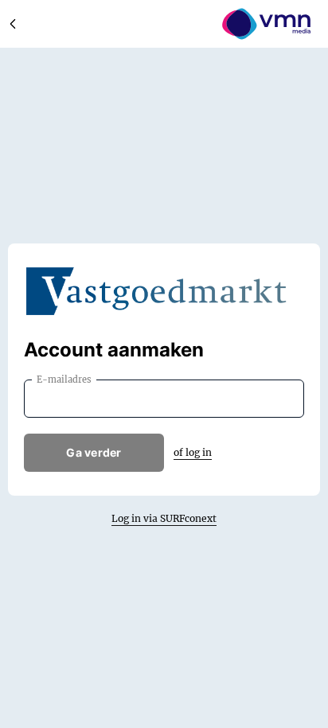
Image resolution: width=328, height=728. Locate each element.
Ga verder (94, 452)
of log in (193, 452)
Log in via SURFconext (164, 518)
